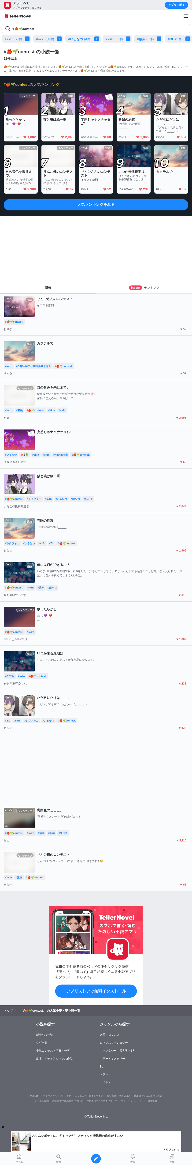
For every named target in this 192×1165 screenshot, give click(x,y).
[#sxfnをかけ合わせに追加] (28, 39)
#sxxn (45, 39)
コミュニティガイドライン (89, 1095)
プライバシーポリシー (132, 1101)
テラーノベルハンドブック (57, 1095)
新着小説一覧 (44, 1034)
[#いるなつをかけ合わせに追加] (97, 39)
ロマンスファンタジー (114, 1042)
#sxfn (13, 39)
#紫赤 (145, 39)
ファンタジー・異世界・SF (117, 1050)
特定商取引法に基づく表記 (148, 1095)
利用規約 (34, 1095)
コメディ (105, 1082)
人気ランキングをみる (96, 204)
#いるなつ (80, 39)
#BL (175, 39)
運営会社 (152, 1101)
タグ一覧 (41, 1042)
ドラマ (104, 1074)
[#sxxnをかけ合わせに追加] (60, 39)
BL (101, 1066)
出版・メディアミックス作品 (54, 1058)
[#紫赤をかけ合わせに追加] (160, 39)
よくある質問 (42, 1101)
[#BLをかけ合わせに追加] (188, 39)
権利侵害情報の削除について (67, 1101)
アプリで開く (176, 5)
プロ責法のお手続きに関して (102, 1101)
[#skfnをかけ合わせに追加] (129, 39)
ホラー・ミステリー (112, 1058)
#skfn (114, 39)
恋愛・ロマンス (109, 1034)
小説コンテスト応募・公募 (53, 1050)
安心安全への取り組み (118, 1095)
